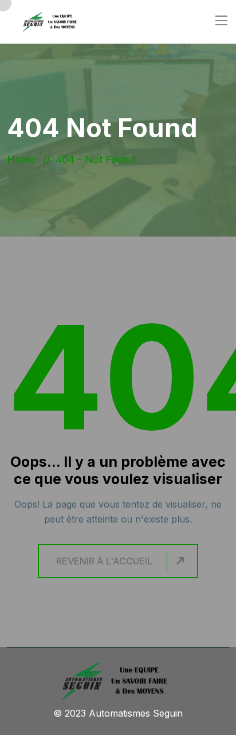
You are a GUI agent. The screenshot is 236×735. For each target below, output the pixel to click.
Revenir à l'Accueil (104, 561)
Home (24, 159)
